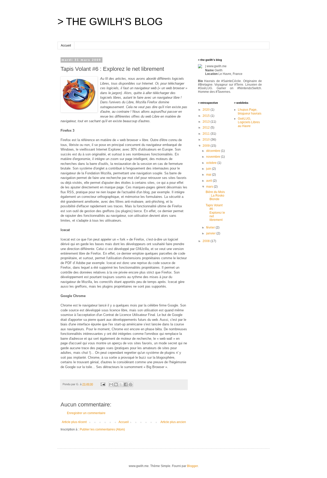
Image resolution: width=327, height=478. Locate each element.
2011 (207, 133)
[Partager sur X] (120, 384)
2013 (207, 121)
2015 (207, 116)
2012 (207, 127)
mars (210, 186)
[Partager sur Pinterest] (130, 384)
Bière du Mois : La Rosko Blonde (215, 195)
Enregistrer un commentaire (86, 413)
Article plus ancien (173, 422)
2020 (207, 109)
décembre (213, 151)
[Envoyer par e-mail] (111, 384)
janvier (211, 233)
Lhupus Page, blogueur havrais (249, 111)
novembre (213, 156)
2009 (207, 145)
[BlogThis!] (116, 384)
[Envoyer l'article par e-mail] (102, 384)
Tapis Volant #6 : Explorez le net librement (215, 212)
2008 (207, 241)
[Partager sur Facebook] (125, 384)
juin (209, 168)
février (211, 227)
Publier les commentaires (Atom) (102, 429)
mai (209, 174)
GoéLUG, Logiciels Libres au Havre (249, 122)
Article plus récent (74, 422)
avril (209, 181)
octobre (211, 163)
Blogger (192, 466)
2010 (207, 139)
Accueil (66, 45)
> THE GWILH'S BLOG (110, 21)
